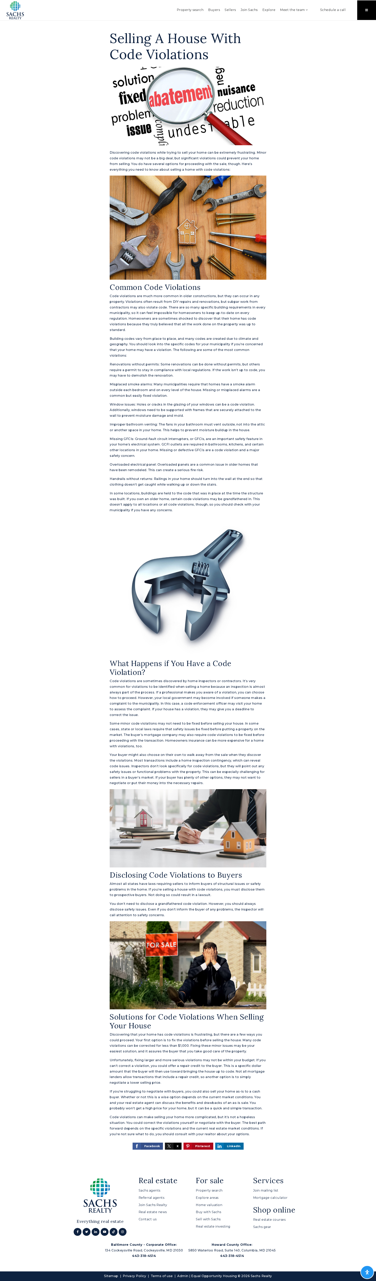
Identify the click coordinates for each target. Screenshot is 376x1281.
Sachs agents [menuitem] (149, 1190)
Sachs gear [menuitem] (262, 1227)
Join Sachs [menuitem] (249, 10)
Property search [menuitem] (190, 10)
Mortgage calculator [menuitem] (270, 1198)
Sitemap (111, 1276)
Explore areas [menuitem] (207, 1198)
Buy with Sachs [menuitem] (208, 1212)
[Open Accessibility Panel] (367, 1272)
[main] (188, 590)
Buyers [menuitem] (214, 10)
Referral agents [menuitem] (151, 1198)
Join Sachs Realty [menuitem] (153, 1205)
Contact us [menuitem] (148, 1219)
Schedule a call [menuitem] (333, 10)
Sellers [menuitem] (230, 10)
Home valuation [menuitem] (209, 1205)
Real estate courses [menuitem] (269, 1220)
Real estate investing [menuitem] (213, 1226)
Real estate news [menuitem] (153, 1212)
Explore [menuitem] (269, 10)
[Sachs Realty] (15, 10)
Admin (182, 1276)
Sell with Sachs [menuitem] (208, 1219)
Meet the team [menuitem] (293, 10)
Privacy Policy (134, 1276)
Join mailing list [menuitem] (265, 1190)
